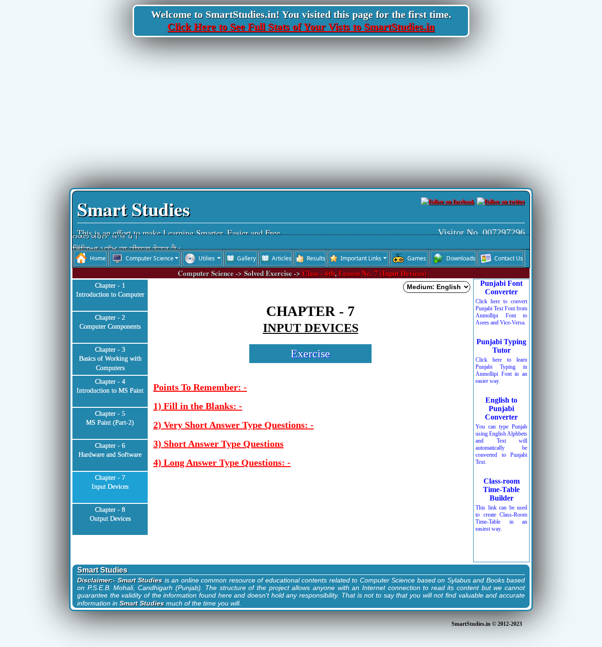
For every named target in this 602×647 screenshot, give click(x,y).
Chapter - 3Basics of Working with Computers (110, 359)
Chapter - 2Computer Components (110, 322)
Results (316, 258)
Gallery (246, 258)
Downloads (460, 258)
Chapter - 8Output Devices (110, 514)
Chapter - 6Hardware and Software (110, 450)
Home (98, 258)
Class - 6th (318, 273)
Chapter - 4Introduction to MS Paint (110, 386)
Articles (282, 258)
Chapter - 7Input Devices (110, 482)
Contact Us (508, 258)
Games (416, 258)
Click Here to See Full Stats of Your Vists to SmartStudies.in (301, 26)
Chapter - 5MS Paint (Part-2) (110, 418)
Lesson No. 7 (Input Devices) (383, 273)
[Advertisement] (301, 112)
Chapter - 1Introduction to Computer (110, 290)
